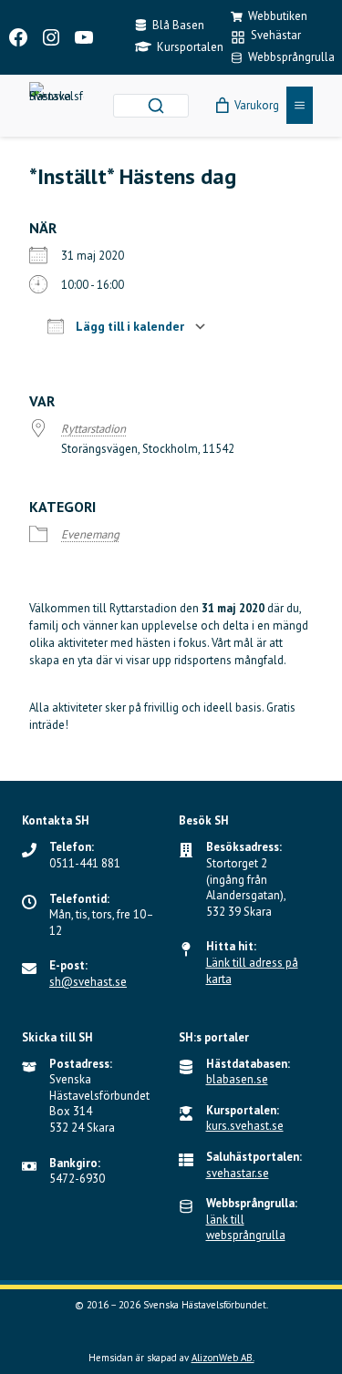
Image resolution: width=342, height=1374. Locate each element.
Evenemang (90, 534)
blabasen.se (237, 1079)
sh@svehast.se (88, 981)
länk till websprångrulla (245, 1228)
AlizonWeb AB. (223, 1357)
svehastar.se (237, 1173)
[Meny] (299, 105)
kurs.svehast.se (245, 1125)
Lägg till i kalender (128, 326)
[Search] (156, 105)
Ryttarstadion (93, 428)
